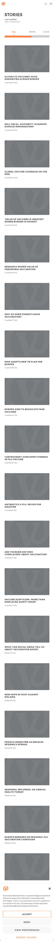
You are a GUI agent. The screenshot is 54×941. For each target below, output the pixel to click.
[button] (49, 888)
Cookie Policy (20, 937)
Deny (27, 922)
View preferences (27, 930)
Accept (27, 914)
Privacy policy (31, 937)
